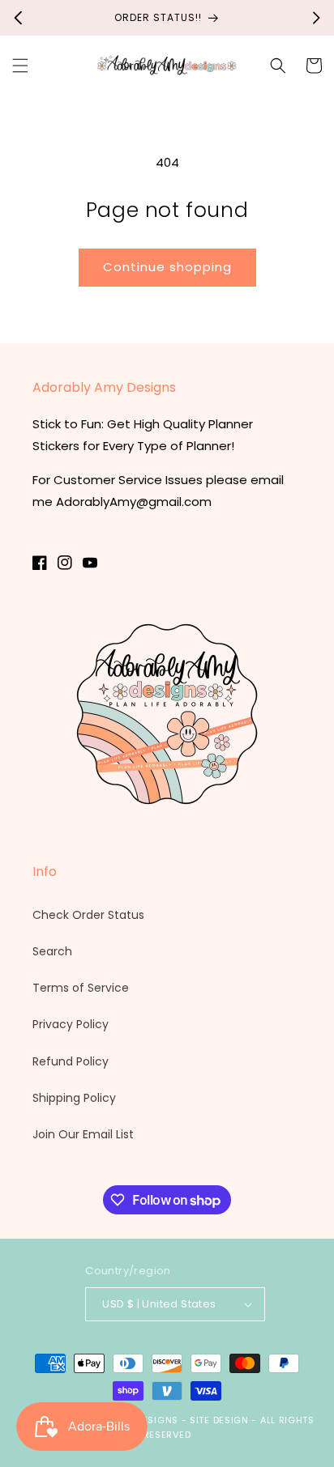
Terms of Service (80, 988)
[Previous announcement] (18, 18)
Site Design (219, 1420)
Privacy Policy (70, 1024)
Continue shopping (167, 266)
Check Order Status (88, 915)
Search (52, 951)
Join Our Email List (83, 1134)
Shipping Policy (74, 1098)
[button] (20, 65)
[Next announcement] (316, 18)
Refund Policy (70, 1061)
